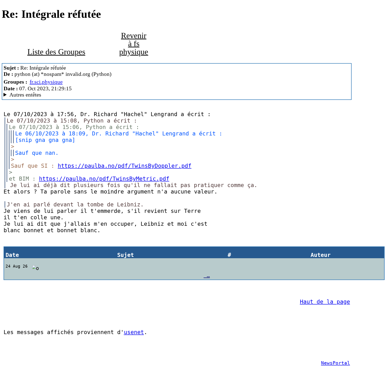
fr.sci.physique (46, 82)
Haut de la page (325, 301)
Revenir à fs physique (133, 43)
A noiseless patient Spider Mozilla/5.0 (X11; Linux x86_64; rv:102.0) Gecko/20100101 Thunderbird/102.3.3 (113, 95)
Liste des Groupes (56, 51)
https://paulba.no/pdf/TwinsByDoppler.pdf (124, 166)
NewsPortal (335, 363)
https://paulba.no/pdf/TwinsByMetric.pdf (104, 178)
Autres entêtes (25, 95)
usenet (134, 332)
